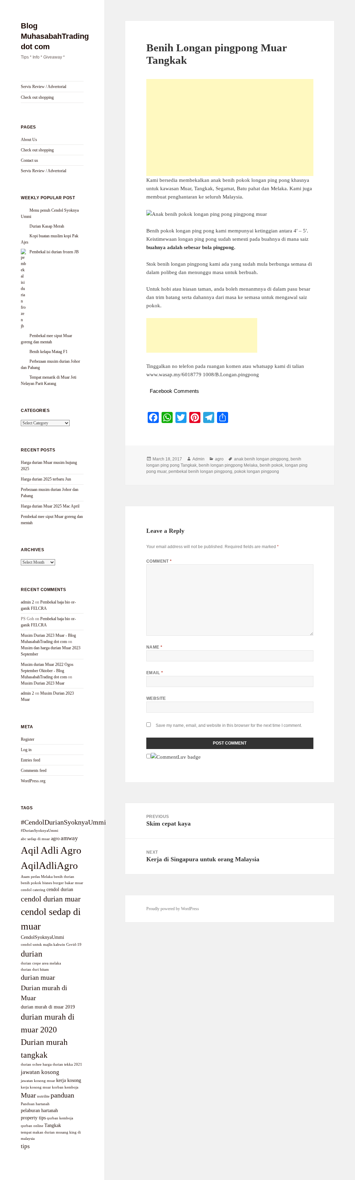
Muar (28, 1095)
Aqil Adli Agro (51, 850)
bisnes (47, 883)
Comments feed (33, 770)
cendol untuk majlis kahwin (43, 944)
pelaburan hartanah (39, 1110)
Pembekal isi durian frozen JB (54, 251)
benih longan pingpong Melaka (228, 465)
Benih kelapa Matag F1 (48, 351)
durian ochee (31, 1064)
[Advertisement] (229, 127)
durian (31, 953)
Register (27, 739)
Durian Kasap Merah (46, 226)
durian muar (38, 977)
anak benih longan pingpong (261, 459)
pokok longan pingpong (256, 471)
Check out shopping (37, 97)
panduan (62, 1095)
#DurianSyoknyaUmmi (39, 831)
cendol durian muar (50, 899)
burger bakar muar (68, 883)
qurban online (32, 1126)
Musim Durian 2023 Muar (42, 683)
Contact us (29, 160)
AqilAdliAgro (49, 865)
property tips (33, 1117)
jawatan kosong (40, 1071)
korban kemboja (65, 1087)
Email (154, 672)
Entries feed (30, 760)
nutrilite (43, 1096)
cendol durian (59, 889)
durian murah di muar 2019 (48, 1007)
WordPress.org (33, 780)
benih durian (64, 877)
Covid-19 (73, 944)
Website (156, 698)
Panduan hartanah (35, 1104)
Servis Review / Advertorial (43, 86)
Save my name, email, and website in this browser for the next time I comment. (229, 725)
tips (25, 1146)
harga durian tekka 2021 (62, 1064)
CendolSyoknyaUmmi (42, 937)
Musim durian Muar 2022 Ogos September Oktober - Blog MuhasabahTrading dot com (47, 670)
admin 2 (27, 602)
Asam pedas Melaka (37, 877)
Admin (198, 459)
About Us (29, 139)
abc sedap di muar (35, 839)
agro (55, 838)
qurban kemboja (60, 1118)
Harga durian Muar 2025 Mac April (50, 506)
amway (69, 838)
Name (154, 647)
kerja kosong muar (36, 1087)
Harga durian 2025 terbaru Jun (46, 479)
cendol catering (33, 890)
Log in (26, 749)
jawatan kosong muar (38, 1081)
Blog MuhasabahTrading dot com (55, 36)
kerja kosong (68, 1080)
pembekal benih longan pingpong (200, 471)
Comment (159, 561)
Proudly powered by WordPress (172, 908)
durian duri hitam (35, 969)
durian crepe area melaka (41, 963)
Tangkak (52, 1125)
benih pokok (31, 883)
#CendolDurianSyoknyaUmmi (63, 822)
